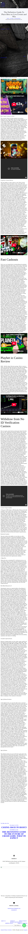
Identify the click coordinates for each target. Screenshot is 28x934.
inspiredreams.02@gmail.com (14, 908)
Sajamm (25, 929)
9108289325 (14, 910)
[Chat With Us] (24, 925)
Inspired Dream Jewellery (6, 929)
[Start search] (26, 839)
